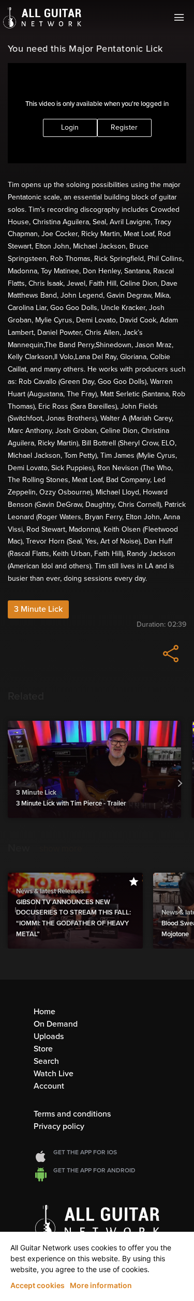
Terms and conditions (72, 1114)
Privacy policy (59, 1126)
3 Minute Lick (38, 609)
